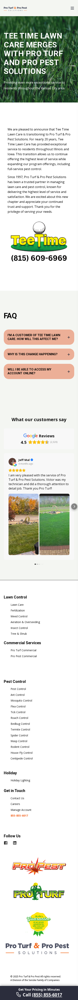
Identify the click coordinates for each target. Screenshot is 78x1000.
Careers (15, 804)
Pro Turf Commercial (23, 650)
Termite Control (20, 729)
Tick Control (18, 712)
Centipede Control (22, 758)
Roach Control (19, 718)
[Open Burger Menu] (72, 8)
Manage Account (21, 810)
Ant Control (18, 695)
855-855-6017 (19, 815)
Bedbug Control (20, 724)
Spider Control (19, 735)
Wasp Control (19, 741)
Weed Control (19, 616)
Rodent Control (20, 747)
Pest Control (18, 689)
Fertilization (18, 610)
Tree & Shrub (19, 633)
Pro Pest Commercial (24, 656)
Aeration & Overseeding (25, 622)
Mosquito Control (21, 700)
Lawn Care (17, 604)
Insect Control (19, 628)
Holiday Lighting (20, 780)
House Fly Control (22, 752)
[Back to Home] (15, 8)
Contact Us (17, 798)
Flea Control (18, 706)
